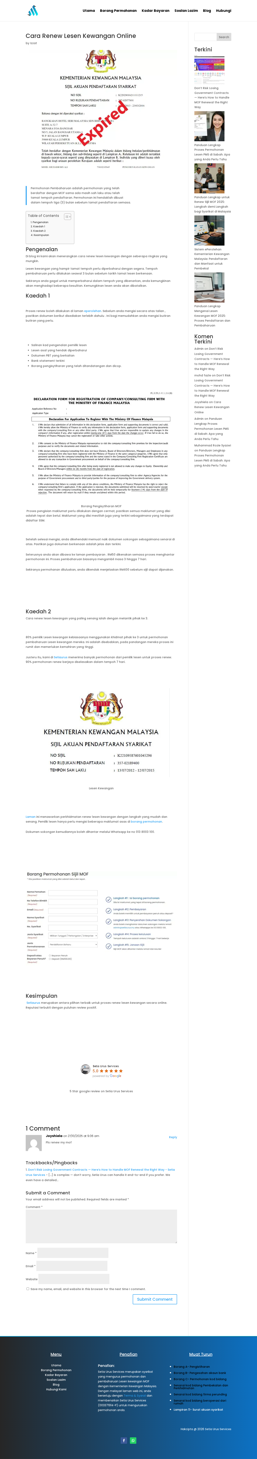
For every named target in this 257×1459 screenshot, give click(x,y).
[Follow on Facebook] (124, 1440)
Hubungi (223, 11)
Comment (34, 1207)
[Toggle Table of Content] (65, 216)
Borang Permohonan (118, 11)
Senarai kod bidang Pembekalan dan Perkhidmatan (201, 1386)
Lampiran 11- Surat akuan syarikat (198, 1410)
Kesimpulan (41, 235)
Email (31, 1266)
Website (32, 1279)
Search (224, 37)
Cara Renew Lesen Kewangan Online (211, 407)
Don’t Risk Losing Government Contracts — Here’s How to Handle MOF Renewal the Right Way (211, 97)
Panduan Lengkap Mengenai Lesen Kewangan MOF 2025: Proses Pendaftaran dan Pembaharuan (212, 315)
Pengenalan (40, 222)
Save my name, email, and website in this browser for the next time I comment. (88, 1289)
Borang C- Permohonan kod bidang (200, 1379)
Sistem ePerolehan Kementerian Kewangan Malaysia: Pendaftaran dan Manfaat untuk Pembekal (211, 258)
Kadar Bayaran (155, 11)
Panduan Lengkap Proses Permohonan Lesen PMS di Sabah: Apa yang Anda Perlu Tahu (211, 429)
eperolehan (92, 311)
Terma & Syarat (135, 1396)
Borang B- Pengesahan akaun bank (200, 1373)
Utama (89, 11)
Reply (173, 1137)
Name (31, 1253)
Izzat (33, 43)
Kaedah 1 (39, 226)
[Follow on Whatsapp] (133, 1440)
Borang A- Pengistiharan (192, 1367)
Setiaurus (61, 657)
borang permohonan (146, 822)
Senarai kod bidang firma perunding (200, 1394)
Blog (207, 11)
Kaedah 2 (39, 231)
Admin (199, 349)
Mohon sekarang (56, 1402)
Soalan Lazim (186, 11)
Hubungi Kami (56, 1389)
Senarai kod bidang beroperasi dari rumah (200, 1402)
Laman (31, 817)
